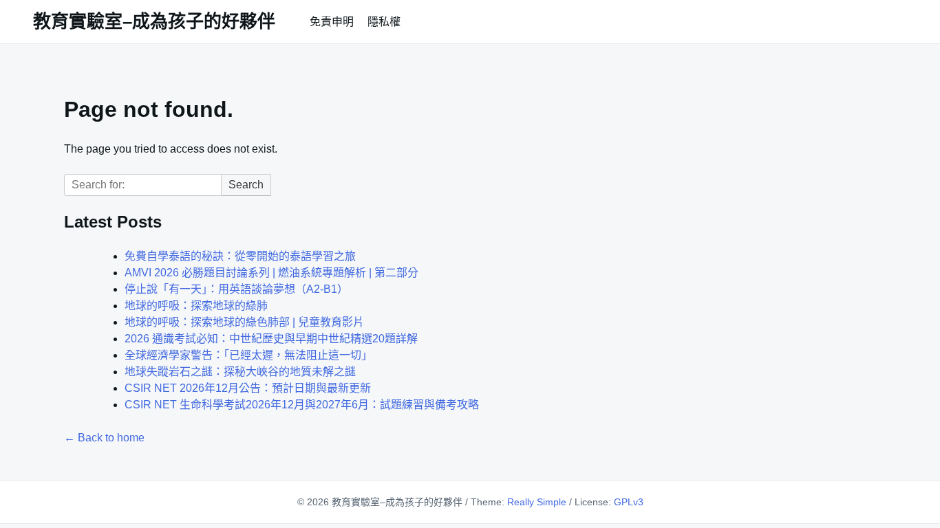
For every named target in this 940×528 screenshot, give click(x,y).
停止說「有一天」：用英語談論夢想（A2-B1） (236, 289)
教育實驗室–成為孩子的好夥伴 (154, 21)
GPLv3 (628, 501)
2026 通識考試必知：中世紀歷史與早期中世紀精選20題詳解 (271, 338)
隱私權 (383, 22)
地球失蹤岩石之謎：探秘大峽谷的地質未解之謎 (240, 371)
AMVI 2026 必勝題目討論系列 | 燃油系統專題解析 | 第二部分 (271, 272)
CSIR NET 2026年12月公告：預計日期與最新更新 (248, 388)
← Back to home (104, 437)
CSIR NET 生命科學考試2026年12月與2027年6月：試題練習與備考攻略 (302, 404)
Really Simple (536, 501)
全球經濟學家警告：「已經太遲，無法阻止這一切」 (248, 355)
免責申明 (332, 22)
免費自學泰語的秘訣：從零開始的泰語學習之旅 (240, 256)
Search (246, 184)
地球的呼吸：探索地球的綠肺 (196, 305)
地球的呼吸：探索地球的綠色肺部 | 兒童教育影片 (244, 322)
